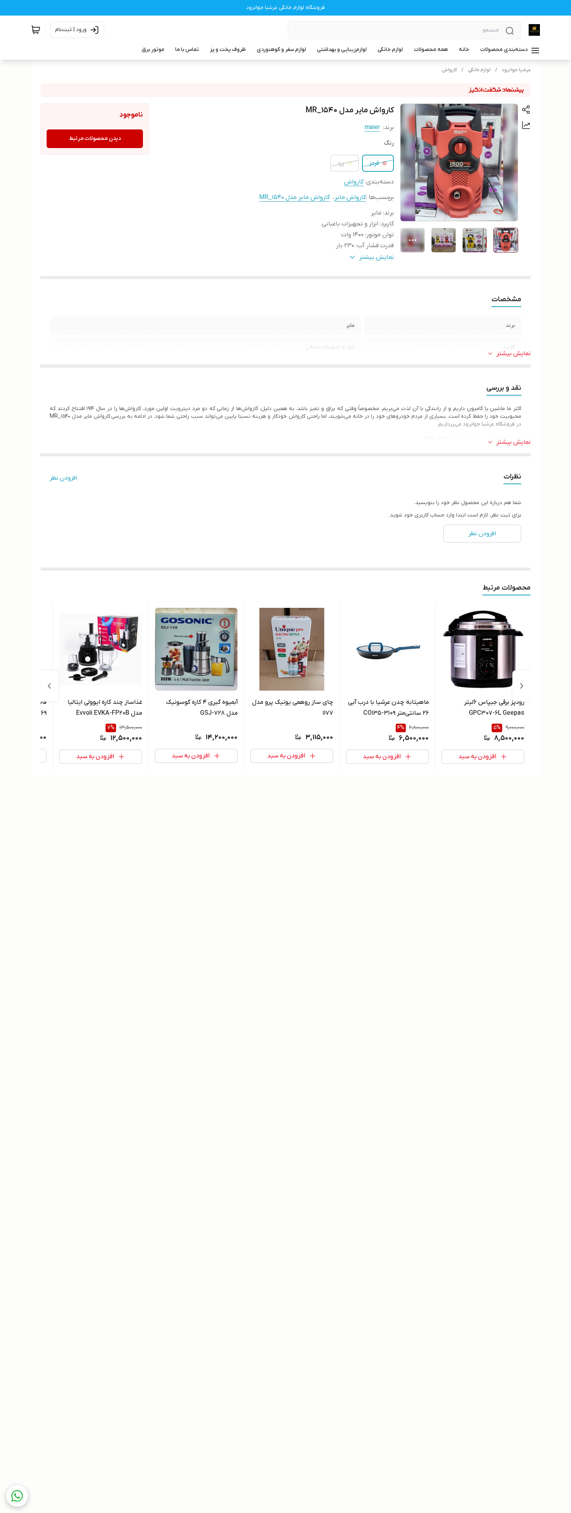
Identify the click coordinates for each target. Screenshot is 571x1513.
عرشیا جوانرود (516, 70)
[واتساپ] (17, 1496)
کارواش (449, 70)
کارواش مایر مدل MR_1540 (294, 197)
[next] (49, 686)
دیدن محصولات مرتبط (95, 138)
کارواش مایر (350, 197)
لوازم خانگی (479, 70)
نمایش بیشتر (513, 354)
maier (372, 127)
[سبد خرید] (35, 30)
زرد (340, 163)
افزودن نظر (63, 478)
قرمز (374, 163)
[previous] (521, 686)
